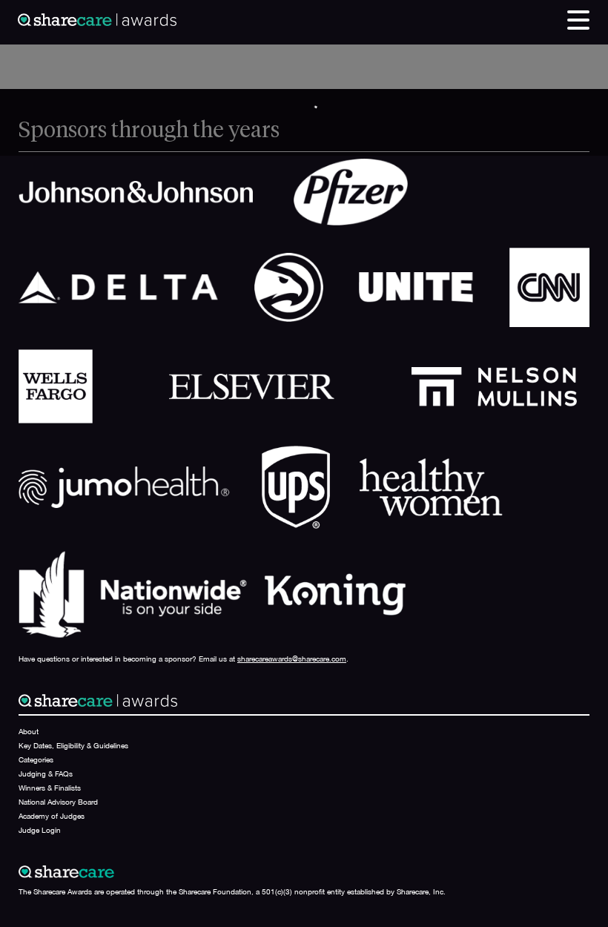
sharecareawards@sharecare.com (291, 658)
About (29, 731)
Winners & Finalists (50, 787)
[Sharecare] (97, 18)
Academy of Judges (52, 815)
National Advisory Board (58, 801)
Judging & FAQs (46, 773)
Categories (36, 759)
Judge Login (40, 829)
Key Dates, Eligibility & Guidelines (73, 745)
